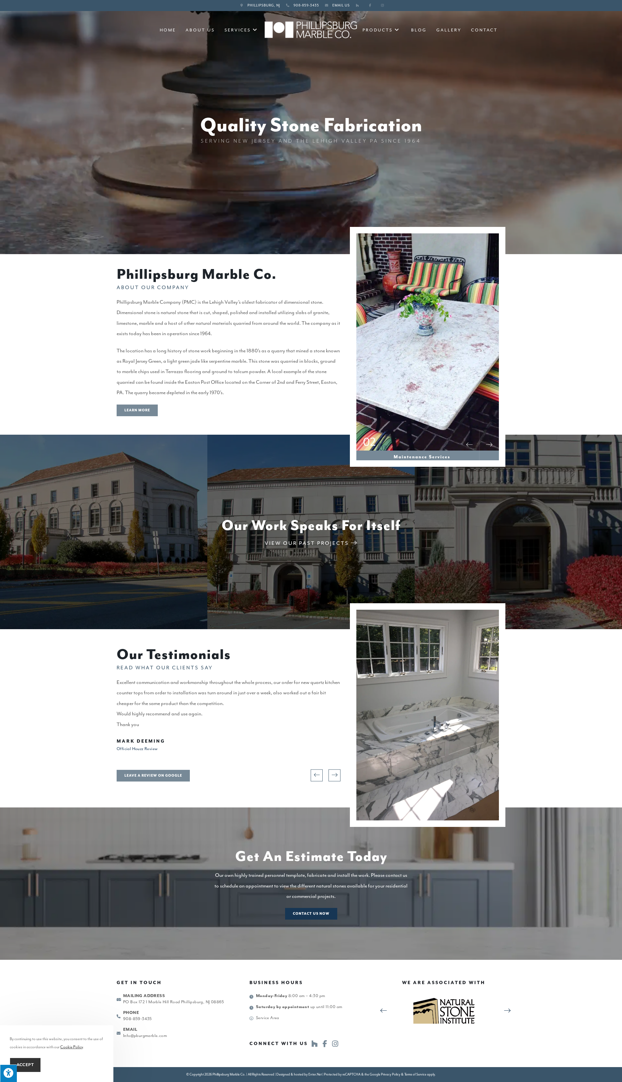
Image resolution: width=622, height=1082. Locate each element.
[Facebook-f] (324, 1043)
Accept (25, 1065)
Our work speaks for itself (311, 526)
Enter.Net (315, 1074)
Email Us (341, 5)
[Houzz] (314, 1043)
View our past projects (308, 543)
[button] (137, 410)
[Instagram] (335, 1043)
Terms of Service (415, 1074)
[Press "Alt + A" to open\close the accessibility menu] (8, 1073)
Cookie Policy (71, 1047)
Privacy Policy (390, 1074)
